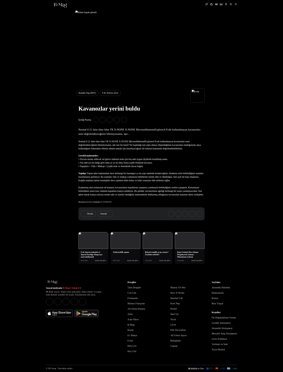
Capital (173, 346)
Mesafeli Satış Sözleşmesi (224, 333)
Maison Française (136, 303)
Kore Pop (175, 303)
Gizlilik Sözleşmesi (221, 323)
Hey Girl (131, 351)
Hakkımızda (218, 293)
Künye (215, 298)
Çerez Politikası (219, 339)
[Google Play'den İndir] (86, 313)
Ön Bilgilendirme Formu (224, 317)
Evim (130, 340)
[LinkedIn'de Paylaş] (117, 120)
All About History (136, 309)
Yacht (173, 319)
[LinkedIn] (74, 301)
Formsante (132, 298)
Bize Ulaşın (217, 303)
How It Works (177, 293)
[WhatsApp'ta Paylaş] (110, 120)
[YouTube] (57, 301)
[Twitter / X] (66, 301)
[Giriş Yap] (236, 4)
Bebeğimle (175, 340)
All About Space (178, 335)
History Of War (178, 287)
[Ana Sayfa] (52, 282)
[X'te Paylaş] (103, 120)
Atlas (130, 314)
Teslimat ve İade (220, 344)
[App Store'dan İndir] (59, 313)
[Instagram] (49, 301)
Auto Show (133, 319)
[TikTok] (82, 301)
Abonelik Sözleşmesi (222, 328)
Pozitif (173, 309)
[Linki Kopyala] (199, 214)
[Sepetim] (231, 4)
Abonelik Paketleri (221, 287)
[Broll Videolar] (226, 4)
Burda (130, 330)
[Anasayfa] (211, 4)
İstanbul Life (176, 298)
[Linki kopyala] (124, 120)
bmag (54, 368)
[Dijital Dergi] (221, 4)
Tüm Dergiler (134, 287)
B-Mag (130, 324)
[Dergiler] (216, 4)
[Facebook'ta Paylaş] (96, 120)
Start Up (174, 314)
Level (173, 324)
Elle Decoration (178, 330)
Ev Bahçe (132, 335)
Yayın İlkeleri (218, 349)
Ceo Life (131, 293)
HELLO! (131, 346)
